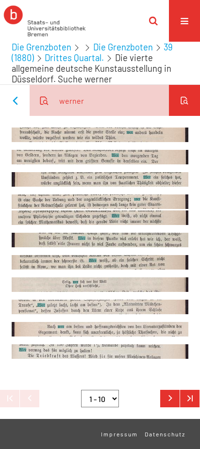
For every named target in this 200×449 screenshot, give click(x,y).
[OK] (153, 21)
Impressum (119, 434)
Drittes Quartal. (74, 57)
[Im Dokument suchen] (184, 100)
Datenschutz (165, 434)
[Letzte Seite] (190, 398)
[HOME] (44, 21)
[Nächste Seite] (170, 398)
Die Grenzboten (41, 47)
